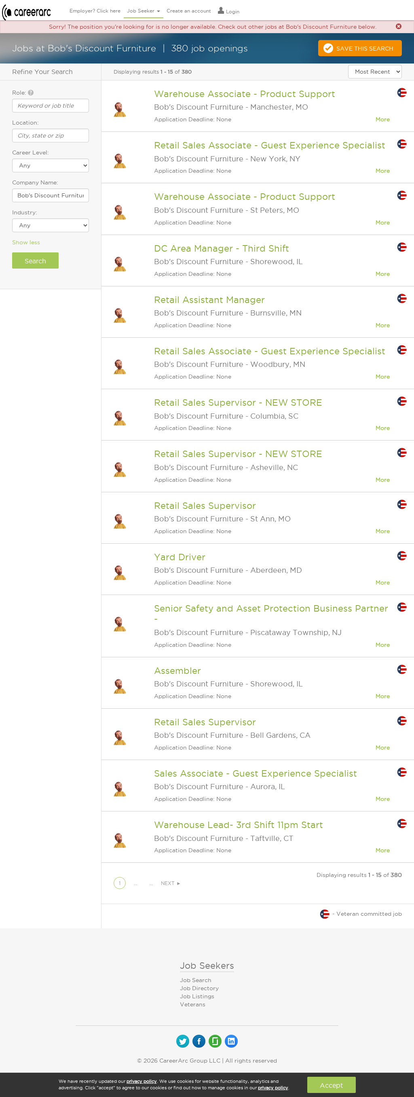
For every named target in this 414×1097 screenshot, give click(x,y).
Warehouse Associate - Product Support (244, 94)
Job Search (195, 980)
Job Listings (197, 996)
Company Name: (35, 182)
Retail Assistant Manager (209, 300)
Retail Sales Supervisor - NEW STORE (238, 402)
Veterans (192, 1004)
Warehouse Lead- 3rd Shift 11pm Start (238, 825)
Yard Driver (179, 557)
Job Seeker (141, 10)
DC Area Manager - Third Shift (221, 248)
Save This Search (364, 48)
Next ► (171, 883)
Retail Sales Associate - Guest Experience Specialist (269, 145)
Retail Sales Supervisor (205, 505)
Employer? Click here (95, 10)
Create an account (189, 10)
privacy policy (142, 1081)
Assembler (177, 671)
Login (231, 11)
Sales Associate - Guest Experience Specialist (255, 773)
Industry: (24, 212)
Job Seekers (207, 965)
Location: (25, 122)
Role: (20, 92)
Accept (331, 1085)
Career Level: (30, 152)
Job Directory (199, 988)
